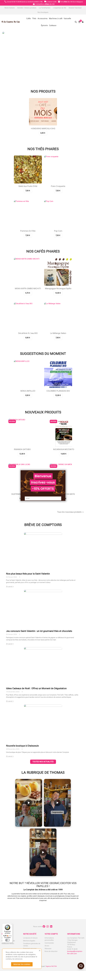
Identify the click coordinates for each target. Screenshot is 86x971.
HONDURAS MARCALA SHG (43, 128)
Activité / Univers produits (26, 8)
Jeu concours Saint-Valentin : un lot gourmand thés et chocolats (39, 631)
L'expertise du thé (59, 8)
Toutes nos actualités (43, 762)
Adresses (48, 948)
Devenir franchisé (75, 8)
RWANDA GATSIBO (22, 449)
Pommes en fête (27, 231)
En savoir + (10, 586)
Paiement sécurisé (29, 948)
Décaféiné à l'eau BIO (28, 333)
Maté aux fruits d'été (28, 186)
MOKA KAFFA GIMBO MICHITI (28, 288)
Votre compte (51, 934)
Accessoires (43, 18)
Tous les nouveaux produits (70, 512)
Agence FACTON (51, 966)
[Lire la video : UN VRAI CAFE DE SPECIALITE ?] (43, 852)
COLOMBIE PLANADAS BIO (58, 391)
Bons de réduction (51, 951)
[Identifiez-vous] (83, 22)
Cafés (28, 18)
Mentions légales (29, 941)
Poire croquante (58, 186)
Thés (34, 18)
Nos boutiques (43, 12)
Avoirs (47, 946)
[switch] (7, 940)
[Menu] (11, 924)
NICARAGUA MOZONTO (63, 449)
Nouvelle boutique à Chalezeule (22, 745)
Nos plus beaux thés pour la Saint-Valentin (28, 573)
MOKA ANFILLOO (27, 391)
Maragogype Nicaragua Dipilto (58, 288)
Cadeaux (52, 25)
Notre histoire (10, 8)
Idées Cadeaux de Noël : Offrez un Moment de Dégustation (36, 688)
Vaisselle (67, 18)
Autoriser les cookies (21, 964)
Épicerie (44, 25)
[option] (42, 56)
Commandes (49, 943)
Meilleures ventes (8, 943)
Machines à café (55, 18)
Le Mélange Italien (58, 333)
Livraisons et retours (30, 938)
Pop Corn (58, 231)
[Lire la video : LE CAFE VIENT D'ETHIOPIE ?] (28, 803)
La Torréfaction (44, 8)
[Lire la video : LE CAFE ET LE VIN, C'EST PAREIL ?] (57, 803)
